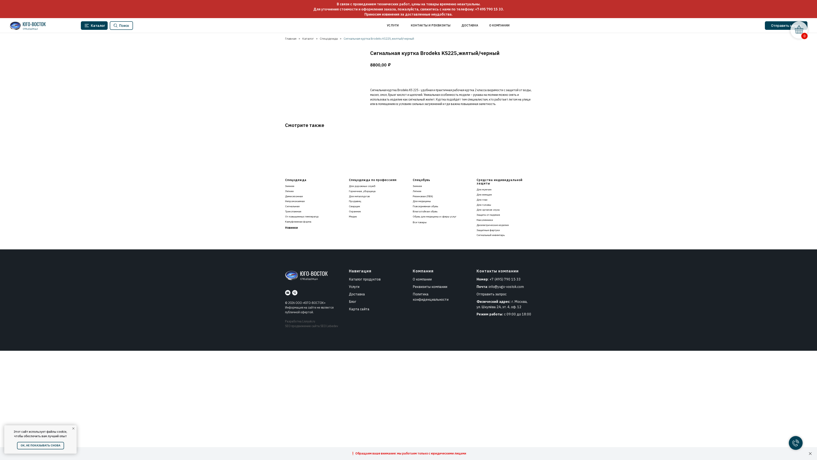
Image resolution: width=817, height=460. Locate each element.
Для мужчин (484, 189)
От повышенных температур (302, 216)
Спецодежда (329, 38)
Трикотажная (293, 211)
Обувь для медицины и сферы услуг (434, 216)
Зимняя (289, 186)
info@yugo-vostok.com (506, 287)
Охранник (355, 211)
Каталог (308, 38)
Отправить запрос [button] (492, 294)
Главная (290, 38)
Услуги (354, 287)
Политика (420, 294)
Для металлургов (359, 196)
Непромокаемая (295, 201)
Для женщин (484, 194)
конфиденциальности (430, 299)
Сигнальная (292, 206)
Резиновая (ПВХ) (423, 196)
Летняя (289, 191)
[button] (786, 25)
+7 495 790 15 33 (489, 9)
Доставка (357, 294)
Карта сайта (359, 309)
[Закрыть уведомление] (73, 428)
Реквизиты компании (430, 287)
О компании (422, 279)
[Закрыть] (810, 453)
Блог (352, 301)
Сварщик (354, 206)
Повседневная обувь (425, 206)
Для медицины (422, 201)
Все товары (420, 222)
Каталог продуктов (365, 279)
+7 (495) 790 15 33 (505, 279)
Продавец (355, 201)
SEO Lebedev (329, 326)
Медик (353, 216)
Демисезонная (294, 196)
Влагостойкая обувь (425, 211)
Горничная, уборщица (362, 191)
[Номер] (294, 292)
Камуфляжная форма (298, 221)
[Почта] (287, 292)
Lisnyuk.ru (308, 321)
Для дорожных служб (362, 186)
